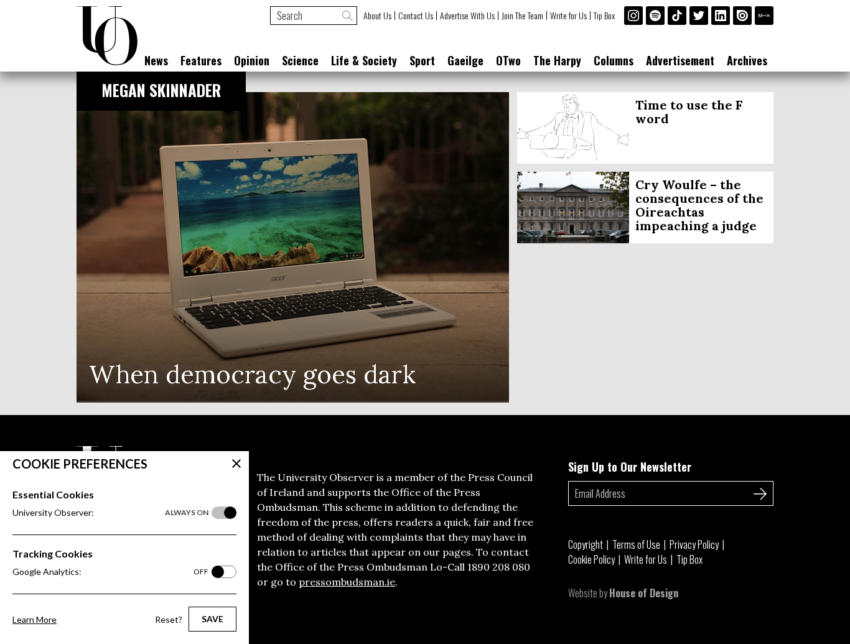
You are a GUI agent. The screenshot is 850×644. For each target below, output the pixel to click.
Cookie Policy (591, 559)
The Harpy (557, 60)
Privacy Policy (694, 544)
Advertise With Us (467, 15)
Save (212, 619)
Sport (422, 60)
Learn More (34, 619)
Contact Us (415, 15)
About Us (377, 15)
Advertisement (680, 60)
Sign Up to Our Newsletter (629, 467)
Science (300, 60)
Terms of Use (636, 544)
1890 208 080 (498, 567)
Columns (613, 60)
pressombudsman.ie (347, 582)
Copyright (585, 544)
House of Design (643, 593)
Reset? (168, 619)
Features (201, 60)
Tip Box (604, 15)
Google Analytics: (110, 571)
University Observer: (110, 512)
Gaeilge (465, 60)
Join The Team (522, 15)
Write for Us (568, 15)
